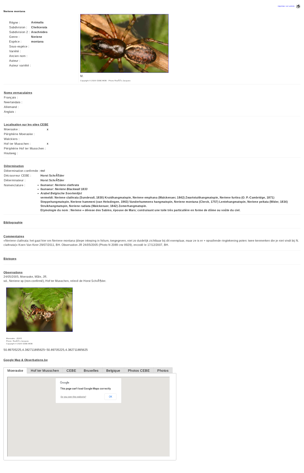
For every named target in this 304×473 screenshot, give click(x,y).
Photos (163, 370)
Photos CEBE (139, 370)
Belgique (113, 370)
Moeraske (15, 370)
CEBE (71, 370)
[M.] (124, 71)
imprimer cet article (287, 6)
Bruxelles (91, 370)
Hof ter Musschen (45, 370)
